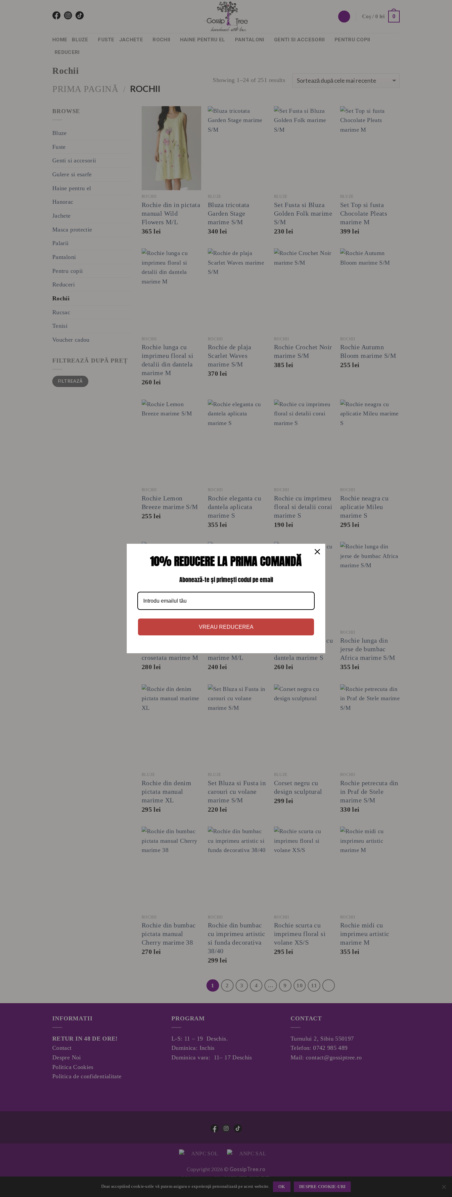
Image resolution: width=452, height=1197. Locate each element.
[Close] (317, 552)
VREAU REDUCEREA (226, 627)
